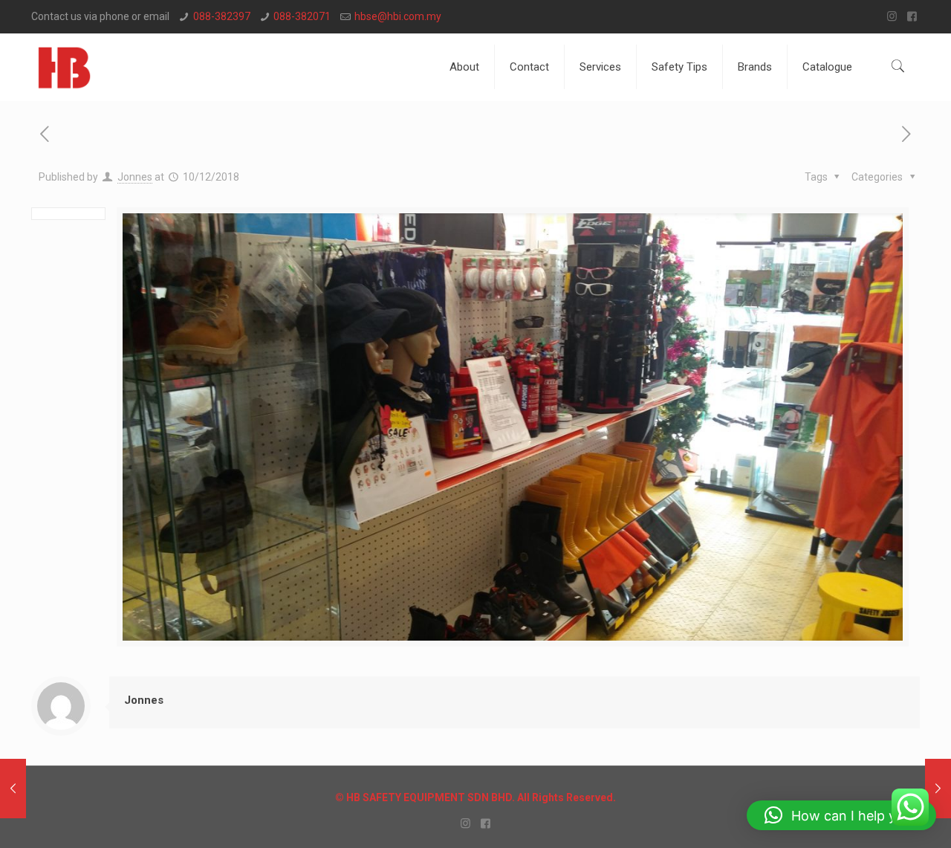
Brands (755, 67)
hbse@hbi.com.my (397, 16)
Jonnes (134, 177)
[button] (841, 815)
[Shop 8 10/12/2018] (938, 788)
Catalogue (827, 67)
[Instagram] (892, 16)
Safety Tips (679, 67)
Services (600, 67)
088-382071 (302, 16)
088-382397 (221, 16)
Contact (529, 67)
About (464, 67)
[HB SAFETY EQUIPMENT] (64, 66)
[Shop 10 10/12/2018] (13, 788)
